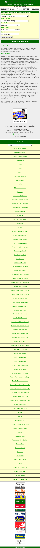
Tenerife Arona (20, 259)
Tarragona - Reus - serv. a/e (20, 203)
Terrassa (20, 416)
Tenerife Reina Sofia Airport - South (20, 400)
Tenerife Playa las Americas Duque (20, 377)
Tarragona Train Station (20, 219)
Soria (20, 184)
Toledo (20, 432)
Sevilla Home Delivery (20, 148)
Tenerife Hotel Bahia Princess (20, 274)
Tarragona (20, 223)
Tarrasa (20, 227)
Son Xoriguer (20, 180)
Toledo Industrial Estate (20, 428)
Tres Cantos (20, 456)
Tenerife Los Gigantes (20, 353)
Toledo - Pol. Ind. (20, 420)
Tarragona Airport (20, 211)
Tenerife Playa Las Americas (20, 365)
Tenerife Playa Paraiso (20, 369)
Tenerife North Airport (20, 357)
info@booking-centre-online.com (20, 134)
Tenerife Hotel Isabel (20, 310)
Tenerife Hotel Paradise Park (20, 333)
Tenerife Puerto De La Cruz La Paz (20, 385)
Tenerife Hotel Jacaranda (20, 318)
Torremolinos (20, 444)
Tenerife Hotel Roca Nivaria (20, 337)
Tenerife (20, 412)
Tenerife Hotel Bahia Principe (20, 278)
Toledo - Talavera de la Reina (20, 424)
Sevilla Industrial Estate (20, 156)
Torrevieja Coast (20, 448)
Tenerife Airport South (20, 255)
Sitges (20, 172)
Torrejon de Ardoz (20, 436)
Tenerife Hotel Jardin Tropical (20, 322)
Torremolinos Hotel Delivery (20, 440)
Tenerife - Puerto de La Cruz (20, 247)
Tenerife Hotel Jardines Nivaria (20, 326)
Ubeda (20, 463)
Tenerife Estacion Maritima (20, 267)
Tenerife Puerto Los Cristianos (20, 393)
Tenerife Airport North (20, 251)
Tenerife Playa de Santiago (20, 373)
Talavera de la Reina (20, 188)
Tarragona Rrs (20, 215)
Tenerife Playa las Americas (20, 381)
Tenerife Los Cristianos (20, 349)
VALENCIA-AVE (20, 475)
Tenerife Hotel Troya (20, 341)
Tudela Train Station (20, 459)
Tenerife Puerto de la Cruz (20, 396)
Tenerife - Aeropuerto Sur (20, 235)
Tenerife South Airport (20, 404)
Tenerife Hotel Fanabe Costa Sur (20, 290)
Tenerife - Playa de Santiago (20, 243)
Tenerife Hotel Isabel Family (20, 306)
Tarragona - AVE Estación (20, 196)
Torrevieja (20, 452)
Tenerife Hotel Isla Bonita (20, 314)
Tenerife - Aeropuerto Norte (20, 231)
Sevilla (20, 164)
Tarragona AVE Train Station (20, 207)
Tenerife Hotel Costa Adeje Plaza (20, 282)
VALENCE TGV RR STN (20, 467)
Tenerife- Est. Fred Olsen (20, 408)
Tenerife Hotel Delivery (20, 286)
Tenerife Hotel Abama (20, 270)
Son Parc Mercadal (20, 176)
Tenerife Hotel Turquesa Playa (20, 345)
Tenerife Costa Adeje (20, 263)
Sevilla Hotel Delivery (20, 152)
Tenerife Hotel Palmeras (20, 330)
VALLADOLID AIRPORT (20, 479)
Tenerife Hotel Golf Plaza (20, 298)
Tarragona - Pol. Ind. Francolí (20, 200)
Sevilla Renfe (20, 160)
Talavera (20, 192)
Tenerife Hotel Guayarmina (20, 302)
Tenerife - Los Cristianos (20, 239)
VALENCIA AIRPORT (20, 471)
